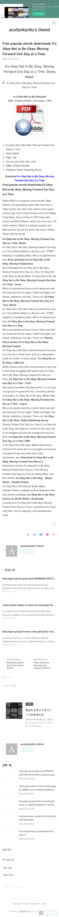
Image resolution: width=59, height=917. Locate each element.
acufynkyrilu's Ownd (29, 29)
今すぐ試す (39, 14)
